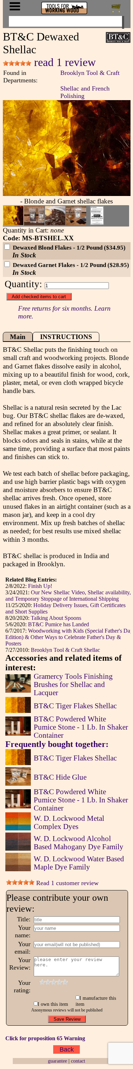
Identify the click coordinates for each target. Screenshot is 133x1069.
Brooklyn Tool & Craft (90, 72)
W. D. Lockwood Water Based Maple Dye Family (79, 863)
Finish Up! (40, 586)
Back (67, 1049)
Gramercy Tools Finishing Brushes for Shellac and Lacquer (73, 684)
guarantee (57, 1061)
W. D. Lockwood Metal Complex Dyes (69, 822)
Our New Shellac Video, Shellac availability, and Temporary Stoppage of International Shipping (68, 595)
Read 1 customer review (66, 883)
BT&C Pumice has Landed (58, 624)
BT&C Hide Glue (60, 777)
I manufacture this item (96, 1001)
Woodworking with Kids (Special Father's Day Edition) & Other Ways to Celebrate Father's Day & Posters (69, 637)
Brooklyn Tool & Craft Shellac (65, 650)
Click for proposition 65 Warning (45, 1038)
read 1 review (63, 62)
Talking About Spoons (56, 618)
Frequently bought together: (57, 744)
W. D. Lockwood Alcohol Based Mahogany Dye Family (78, 843)
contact (78, 1061)
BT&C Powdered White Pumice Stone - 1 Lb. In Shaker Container (81, 727)
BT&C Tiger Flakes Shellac (75, 706)
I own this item (53, 1004)
